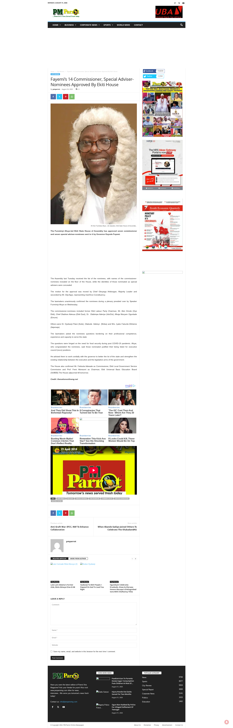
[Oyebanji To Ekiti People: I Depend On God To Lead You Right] (93, 573)
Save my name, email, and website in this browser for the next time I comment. (84, 652)
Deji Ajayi (70, 498)
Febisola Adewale (81, 498)
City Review (60, 71)
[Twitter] (179, 3)
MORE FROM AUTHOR (78, 559)
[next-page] (135, 558)
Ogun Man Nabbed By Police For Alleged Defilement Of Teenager (123, 707)
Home (55, 25)
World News (123, 25)
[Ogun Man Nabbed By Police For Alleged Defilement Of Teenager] (103, 708)
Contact (138, 25)
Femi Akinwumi (94, 498)
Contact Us (179, 725)
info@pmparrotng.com (68, 702)
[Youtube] (183, 3)
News (144, 677)
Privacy (156, 725)
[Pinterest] (65, 96)
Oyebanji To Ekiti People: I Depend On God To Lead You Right (92, 587)
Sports (107, 25)
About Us (137, 725)
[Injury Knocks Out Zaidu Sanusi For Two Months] (103, 695)
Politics (145, 698)
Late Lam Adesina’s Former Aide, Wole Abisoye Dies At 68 (63, 586)
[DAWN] (162, 291)
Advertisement (167, 725)
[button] (181, 25)
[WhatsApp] (72, 96)
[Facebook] (175, 3)
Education (146, 702)
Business (69, 25)
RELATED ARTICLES (59, 559)
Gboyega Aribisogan (122, 498)
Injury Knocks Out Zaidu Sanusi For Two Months (122, 692)
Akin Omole (61, 498)
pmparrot (56, 89)
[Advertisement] (116, 48)
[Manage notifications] (227, 722)
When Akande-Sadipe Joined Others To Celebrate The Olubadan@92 (117, 528)
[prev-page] (132, 558)
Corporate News (88, 25)
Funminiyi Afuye (107, 498)
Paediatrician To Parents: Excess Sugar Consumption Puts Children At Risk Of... (123, 681)
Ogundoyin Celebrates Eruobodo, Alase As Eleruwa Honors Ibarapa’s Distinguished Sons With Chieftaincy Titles (123, 588)
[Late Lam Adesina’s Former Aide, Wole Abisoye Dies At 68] (64, 573)
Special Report (148, 690)
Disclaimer (147, 725)
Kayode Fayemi (57, 501)
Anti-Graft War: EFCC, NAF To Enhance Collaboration (70, 528)
